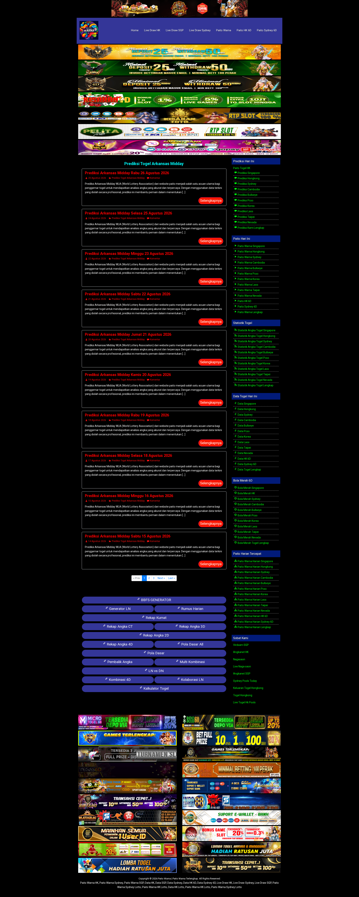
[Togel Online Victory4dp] (127, 738)
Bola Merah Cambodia (250, 504)
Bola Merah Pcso (247, 515)
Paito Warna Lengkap (250, 312)
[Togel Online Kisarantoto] (179, 115)
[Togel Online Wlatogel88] (127, 818)
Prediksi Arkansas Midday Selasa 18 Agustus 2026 (128, 455)
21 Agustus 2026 (97, 299)
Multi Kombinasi (192, 662)
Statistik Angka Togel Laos (253, 368)
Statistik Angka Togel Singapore (256, 330)
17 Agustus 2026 (97, 460)
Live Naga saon (242, 666)
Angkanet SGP (241, 673)
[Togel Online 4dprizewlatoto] (127, 833)
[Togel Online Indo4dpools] (127, 865)
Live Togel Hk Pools (244, 702)
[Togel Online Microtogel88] (127, 722)
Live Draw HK (152, 30)
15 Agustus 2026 (97, 500)
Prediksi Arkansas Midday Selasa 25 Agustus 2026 (128, 213)
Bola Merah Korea (248, 520)
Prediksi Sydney (246, 183)
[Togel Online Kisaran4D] (179, 99)
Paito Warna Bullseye (250, 268)
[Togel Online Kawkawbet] (127, 754)
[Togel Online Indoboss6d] (231, 722)
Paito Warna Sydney (249, 257)
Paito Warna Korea (248, 279)
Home (135, 30)
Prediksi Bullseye (247, 194)
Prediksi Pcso (245, 200)
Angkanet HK (240, 652)
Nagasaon (239, 659)
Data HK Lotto (176, 887)
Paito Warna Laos (247, 284)
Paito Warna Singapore (251, 246)
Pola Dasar (155, 653)
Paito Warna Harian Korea (252, 594)
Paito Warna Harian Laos (251, 599)
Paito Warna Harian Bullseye (254, 583)
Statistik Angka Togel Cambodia (256, 346)
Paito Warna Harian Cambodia (255, 577)
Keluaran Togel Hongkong (248, 687)
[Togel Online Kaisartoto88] (127, 849)
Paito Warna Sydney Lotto (226, 887)
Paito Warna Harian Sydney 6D (255, 621)
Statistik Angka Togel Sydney (254, 341)
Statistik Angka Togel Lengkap (255, 385)
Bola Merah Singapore (250, 487)
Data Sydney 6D (246, 464)
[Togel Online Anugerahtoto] (231, 786)
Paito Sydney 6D (267, 30)
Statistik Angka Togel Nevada (254, 379)
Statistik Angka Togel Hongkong (256, 335)
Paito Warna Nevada (249, 295)
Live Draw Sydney (200, 30)
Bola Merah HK (246, 493)
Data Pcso (243, 431)
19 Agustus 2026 (97, 379)
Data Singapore (246, 403)
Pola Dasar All (191, 644)
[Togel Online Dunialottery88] (231, 770)
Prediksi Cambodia (248, 189)
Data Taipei (244, 447)
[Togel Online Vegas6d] (127, 770)
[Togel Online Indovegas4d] (231, 865)
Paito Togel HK (241, 168)
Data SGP (160, 882)
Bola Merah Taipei (248, 531)
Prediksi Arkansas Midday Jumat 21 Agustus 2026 (128, 334)
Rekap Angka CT (119, 626)
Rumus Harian (191, 609)
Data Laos (243, 442)
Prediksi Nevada (247, 222)
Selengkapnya (211, 200)
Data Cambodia (246, 420)
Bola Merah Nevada (249, 537)
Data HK (149, 882)
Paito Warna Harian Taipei (252, 605)
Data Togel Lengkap (249, 469)
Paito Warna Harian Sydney (253, 572)
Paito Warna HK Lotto (154, 887)
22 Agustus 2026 (97, 258)
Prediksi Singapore (248, 172)
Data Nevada (245, 453)
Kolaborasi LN (191, 679)
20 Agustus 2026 (97, 339)
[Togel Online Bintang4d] (127, 802)
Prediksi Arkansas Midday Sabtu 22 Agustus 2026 (127, 294)
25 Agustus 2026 (97, 178)
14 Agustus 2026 (97, 541)
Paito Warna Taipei (248, 290)
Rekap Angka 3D (191, 626)
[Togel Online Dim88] (179, 68)
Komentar (155, 178)
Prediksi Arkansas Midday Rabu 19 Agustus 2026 (127, 415)
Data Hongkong (246, 409)
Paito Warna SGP (134, 882)
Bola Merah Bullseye (249, 509)
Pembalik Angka (119, 662)
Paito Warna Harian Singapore (255, 561)
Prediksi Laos (245, 211)
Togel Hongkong (242, 695)
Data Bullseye (245, 425)
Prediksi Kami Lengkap (250, 227)
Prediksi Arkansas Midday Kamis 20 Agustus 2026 (128, 374)
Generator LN (119, 609)
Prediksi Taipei (246, 216)
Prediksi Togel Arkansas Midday (154, 163)
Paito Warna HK (89, 882)
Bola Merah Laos (247, 526)
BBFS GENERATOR (155, 600)
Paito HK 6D (244, 30)
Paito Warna (223, 30)
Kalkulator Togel (155, 688)
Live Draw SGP (175, 30)
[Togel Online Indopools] (231, 833)
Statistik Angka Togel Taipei (253, 374)
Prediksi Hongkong (248, 178)
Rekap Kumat (155, 618)
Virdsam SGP (241, 644)
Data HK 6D (244, 458)
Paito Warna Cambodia (251, 262)
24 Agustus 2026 (97, 218)
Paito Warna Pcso (247, 273)
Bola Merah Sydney (248, 498)
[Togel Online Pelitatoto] (179, 131)
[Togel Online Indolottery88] (231, 802)
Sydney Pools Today (245, 680)
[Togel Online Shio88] (231, 849)
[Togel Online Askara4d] (127, 786)
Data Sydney (245, 414)
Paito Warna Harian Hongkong (255, 566)
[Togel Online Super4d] (179, 84)
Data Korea (244, 436)
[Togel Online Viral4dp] (179, 147)
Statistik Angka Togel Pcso (253, 357)
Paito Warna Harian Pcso (252, 588)
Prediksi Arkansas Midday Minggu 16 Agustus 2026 (129, 496)
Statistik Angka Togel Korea (253, 363)
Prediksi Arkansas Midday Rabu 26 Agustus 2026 (127, 173)
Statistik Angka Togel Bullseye (255, 352)
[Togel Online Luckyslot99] (231, 738)
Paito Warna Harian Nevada (253, 610)
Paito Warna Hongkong (251, 251)
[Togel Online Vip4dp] (231, 754)
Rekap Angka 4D (119, 644)
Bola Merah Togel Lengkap (253, 542)
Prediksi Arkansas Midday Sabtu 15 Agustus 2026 (127, 536)
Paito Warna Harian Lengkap (254, 627)
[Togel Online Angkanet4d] (231, 818)
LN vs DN (156, 671)
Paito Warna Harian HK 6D (252, 616)
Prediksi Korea (245, 205)
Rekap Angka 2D (155, 635)
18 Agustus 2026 (97, 420)
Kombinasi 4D (119, 679)
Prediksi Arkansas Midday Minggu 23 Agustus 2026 (129, 253)
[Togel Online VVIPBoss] (179, 52)
